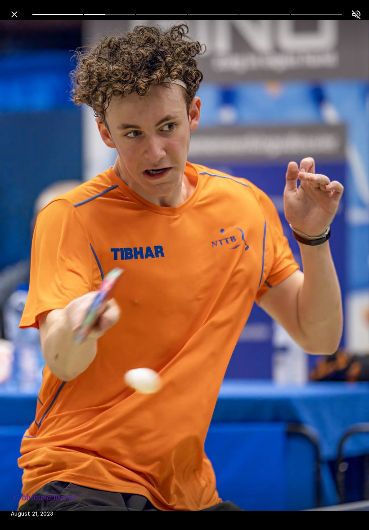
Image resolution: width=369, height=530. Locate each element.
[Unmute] (356, 14)
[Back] (14, 14)
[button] (25, 265)
